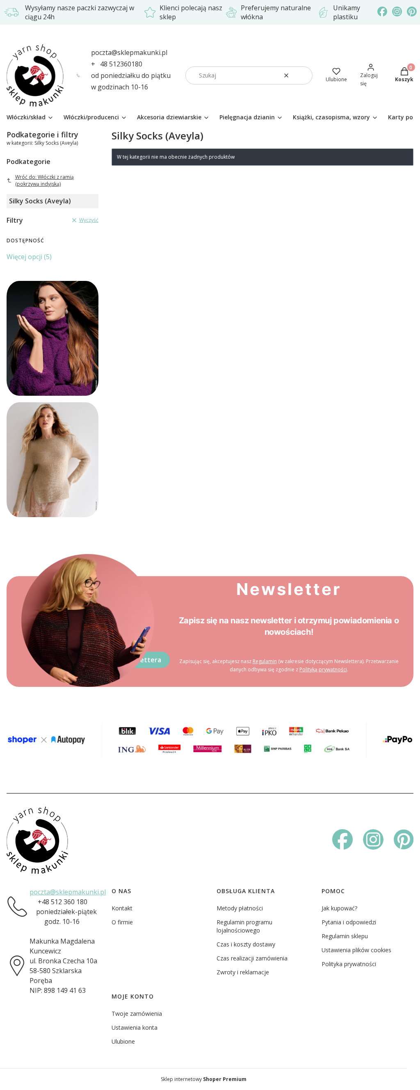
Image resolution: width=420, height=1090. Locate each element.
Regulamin (265, 661)
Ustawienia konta (135, 1027)
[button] (303, 75)
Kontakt (122, 908)
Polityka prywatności (349, 964)
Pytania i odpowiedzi (349, 922)
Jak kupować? (339, 908)
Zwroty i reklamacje (243, 972)
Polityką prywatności (323, 669)
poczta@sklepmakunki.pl (129, 52)
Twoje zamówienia (137, 1013)
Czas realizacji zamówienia (252, 958)
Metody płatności (240, 908)
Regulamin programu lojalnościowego (244, 926)
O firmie (122, 922)
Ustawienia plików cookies (356, 950)
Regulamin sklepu (345, 936)
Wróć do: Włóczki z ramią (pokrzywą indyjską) (44, 180)
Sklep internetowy (204, 1079)
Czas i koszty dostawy (246, 944)
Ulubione (123, 1041)
